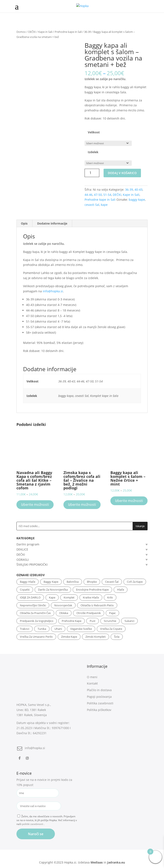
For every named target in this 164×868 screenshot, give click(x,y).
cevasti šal (92, 205)
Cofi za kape (135, 582)
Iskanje (140, 526)
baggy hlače (27, 582)
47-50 (98, 195)
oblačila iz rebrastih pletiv (97, 605)
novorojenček (63, 605)
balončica (73, 582)
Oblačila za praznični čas (35, 613)
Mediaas (97, 862)
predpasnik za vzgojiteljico (36, 621)
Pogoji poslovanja (99, 697)
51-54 (107, 195)
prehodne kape (71, 621)
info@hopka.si (53, 291)
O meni (92, 677)
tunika (42, 629)
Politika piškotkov (99, 710)
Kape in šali (45, 32)
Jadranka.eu (116, 862)
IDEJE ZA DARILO (30, 597)
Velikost (94, 132)
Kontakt (92, 683)
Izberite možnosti (35, 504)
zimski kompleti (95, 637)
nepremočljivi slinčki (33, 605)
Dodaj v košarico (122, 173)
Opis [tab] (24, 223)
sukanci (129, 621)
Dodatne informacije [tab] (52, 223)
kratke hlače (91, 597)
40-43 (138, 189)
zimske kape (69, 637)
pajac (112, 613)
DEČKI (32, 32)
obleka (63, 613)
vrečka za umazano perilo (36, 637)
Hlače (120, 589)
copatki (25, 589)
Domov (21, 32)
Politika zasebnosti (100, 703)
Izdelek (93, 152)
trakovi (24, 629)
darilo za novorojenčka (53, 589)
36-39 (87, 32)
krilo (110, 597)
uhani (58, 629)
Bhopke (92, 582)
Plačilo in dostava (99, 690)
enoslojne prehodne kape (92, 589)
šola (116, 637)
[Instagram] (28, 758)
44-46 (88, 195)
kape (104, 205)
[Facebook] (20, 758)
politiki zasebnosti (33, 824)
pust (92, 621)
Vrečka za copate (111, 629)
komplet (69, 597)
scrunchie (110, 621)
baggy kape (137, 200)
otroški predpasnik (88, 613)
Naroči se (35, 834)
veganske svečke (81, 629)
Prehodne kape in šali (68, 32)
